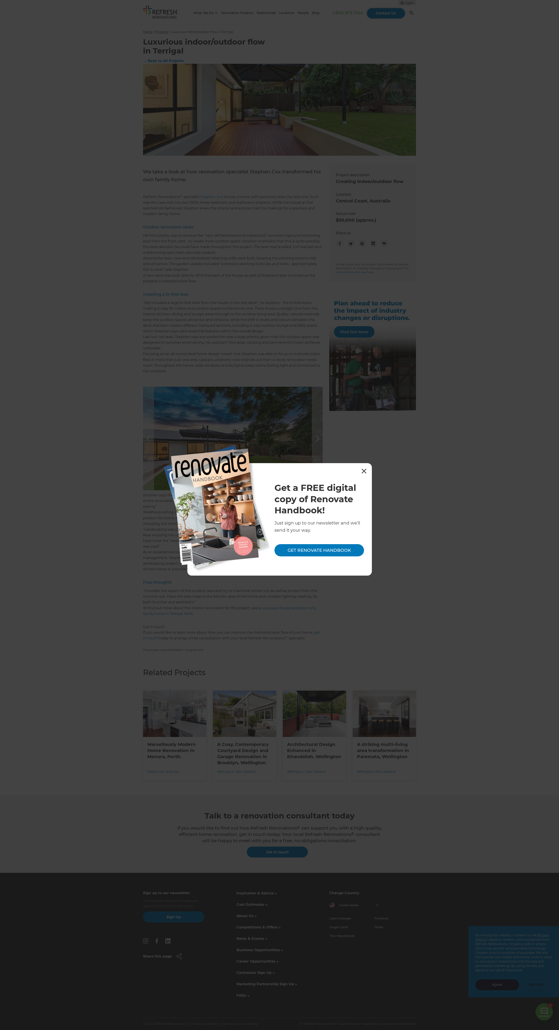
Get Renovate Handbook (319, 550)
